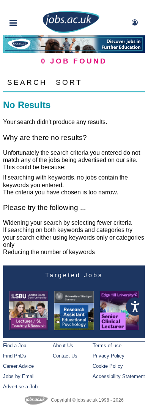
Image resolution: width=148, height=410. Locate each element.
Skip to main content (30, 6)
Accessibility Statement (119, 376)
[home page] (71, 31)
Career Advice (18, 366)
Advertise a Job (20, 386)
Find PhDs (14, 356)
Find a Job (14, 345)
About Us (63, 345)
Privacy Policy (108, 356)
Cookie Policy (108, 366)
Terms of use (107, 345)
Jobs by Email (19, 376)
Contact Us (65, 356)
